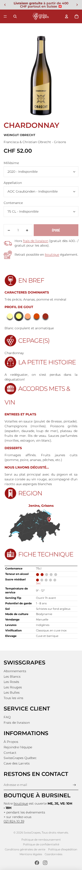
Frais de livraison (17, 723)
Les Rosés (11, 682)
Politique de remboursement (41, 839)
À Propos (11, 742)
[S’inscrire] (74, 785)
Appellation (13, 183)
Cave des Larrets (17, 763)
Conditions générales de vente (25, 849)
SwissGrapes (32, 832)
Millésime (11, 163)
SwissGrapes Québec (20, 758)
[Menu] (5, 16)
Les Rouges (13, 687)
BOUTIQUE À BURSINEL (37, 795)
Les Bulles (12, 692)
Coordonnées (53, 854)
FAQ (7, 717)
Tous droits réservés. (55, 832)
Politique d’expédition (62, 849)
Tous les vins (13, 698)
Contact (10, 753)
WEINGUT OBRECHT (19, 135)
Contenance (13, 203)
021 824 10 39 (14, 821)
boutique (52, 254)
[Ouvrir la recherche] (15, 16)
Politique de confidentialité (41, 844)
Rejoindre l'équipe (18, 747)
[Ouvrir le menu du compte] (67, 16)
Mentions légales (31, 854)
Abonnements (15, 671)
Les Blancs (12, 676)
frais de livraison (35, 241)
